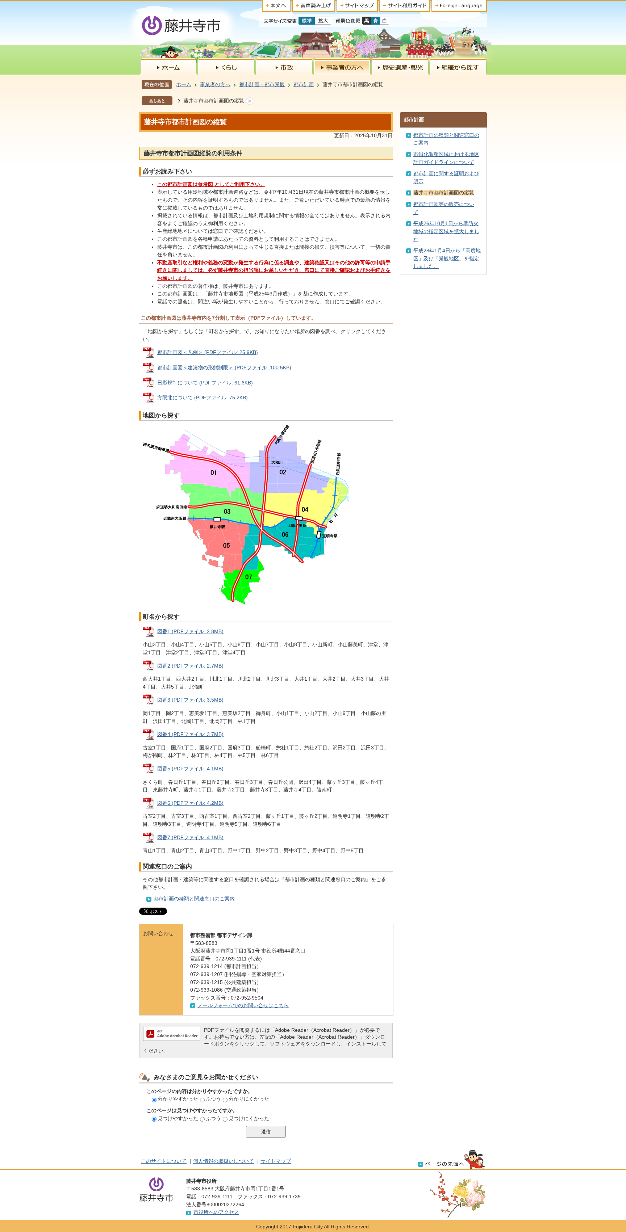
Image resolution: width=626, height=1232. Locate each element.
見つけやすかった (178, 1118)
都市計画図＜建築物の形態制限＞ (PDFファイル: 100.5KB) (224, 367)
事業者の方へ (215, 84)
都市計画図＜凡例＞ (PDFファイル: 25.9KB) (207, 352)
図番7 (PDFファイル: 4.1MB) (190, 837)
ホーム (183, 84)
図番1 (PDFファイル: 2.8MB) (190, 631)
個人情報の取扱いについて (223, 1161)
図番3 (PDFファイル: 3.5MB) (190, 700)
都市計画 (303, 84)
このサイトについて (164, 1161)
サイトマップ (275, 1161)
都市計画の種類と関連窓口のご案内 (194, 898)
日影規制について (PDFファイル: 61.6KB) (205, 383)
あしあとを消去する (249, 101)
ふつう (213, 1099)
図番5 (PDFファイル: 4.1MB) (190, 768)
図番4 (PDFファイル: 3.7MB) (190, 734)
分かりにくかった (249, 1099)
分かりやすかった (178, 1099)
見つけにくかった (249, 1118)
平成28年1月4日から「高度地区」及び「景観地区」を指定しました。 (447, 258)
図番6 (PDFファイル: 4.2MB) (190, 803)
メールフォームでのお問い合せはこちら (243, 1005)
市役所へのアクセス (216, 1212)
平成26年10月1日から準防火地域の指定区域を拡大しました (446, 231)
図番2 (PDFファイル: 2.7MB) (190, 666)
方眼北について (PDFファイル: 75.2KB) (202, 397)
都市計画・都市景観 (262, 84)
